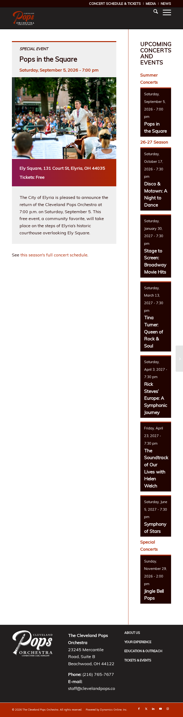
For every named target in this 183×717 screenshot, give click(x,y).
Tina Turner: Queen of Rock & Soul (153, 332)
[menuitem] (115, 3)
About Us (132, 633)
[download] (23, 18)
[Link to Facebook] (138, 708)
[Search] (153, 12)
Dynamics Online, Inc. (113, 709)
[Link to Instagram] (167, 708)
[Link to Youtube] (160, 708)
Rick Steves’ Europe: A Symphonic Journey (155, 398)
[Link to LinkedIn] (153, 708)
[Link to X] (146, 708)
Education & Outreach (143, 651)
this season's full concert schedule (53, 255)
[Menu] (164, 12)
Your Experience (137, 642)
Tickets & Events (137, 660)
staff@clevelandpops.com (93, 688)
